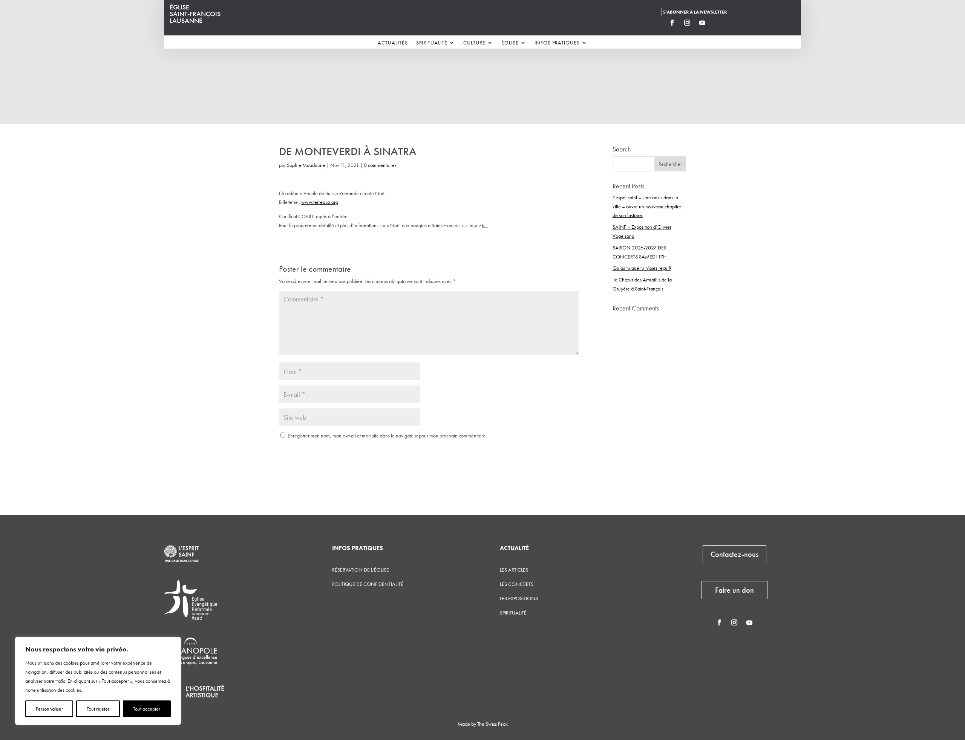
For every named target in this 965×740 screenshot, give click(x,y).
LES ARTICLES (514, 569)
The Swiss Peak (492, 723)
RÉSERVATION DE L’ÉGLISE (360, 569)
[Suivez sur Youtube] (702, 23)
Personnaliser (49, 708)
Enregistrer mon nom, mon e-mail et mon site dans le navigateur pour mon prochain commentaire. (387, 435)
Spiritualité (431, 43)
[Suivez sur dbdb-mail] (717, 23)
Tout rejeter (98, 708)
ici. (485, 225)
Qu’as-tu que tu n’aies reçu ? (642, 268)
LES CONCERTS (516, 584)
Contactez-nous (734, 554)
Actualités (393, 43)
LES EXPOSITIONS (519, 598)
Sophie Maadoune (306, 165)
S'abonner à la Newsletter (695, 12)
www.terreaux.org (319, 202)
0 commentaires (380, 165)
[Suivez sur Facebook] (672, 23)
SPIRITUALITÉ (513, 612)
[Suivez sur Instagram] (687, 23)
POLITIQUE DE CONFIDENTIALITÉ (367, 584)
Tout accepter (146, 708)
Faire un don (734, 590)
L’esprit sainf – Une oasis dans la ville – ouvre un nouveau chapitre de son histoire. (647, 206)
